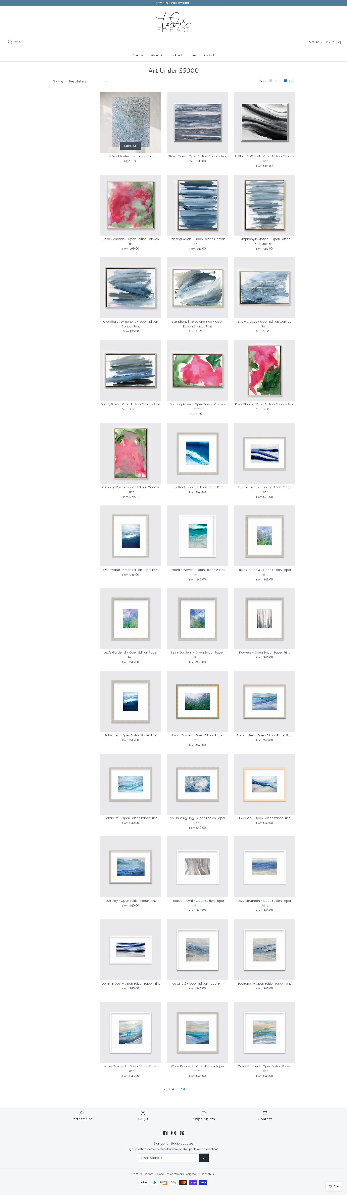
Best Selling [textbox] (77, 81)
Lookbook (177, 55)
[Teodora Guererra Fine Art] (173, 22)
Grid (278, 81)
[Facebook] (165, 1133)
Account (314, 42)
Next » (183, 1089)
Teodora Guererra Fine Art (158, 1174)
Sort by (58, 81)
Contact (209, 55)
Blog (193, 55)
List (291, 81)
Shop (138, 55)
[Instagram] (173, 1133)
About (156, 55)
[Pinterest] (182, 1133)
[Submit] (204, 1158)
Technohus (207, 1174)
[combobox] (88, 81)
